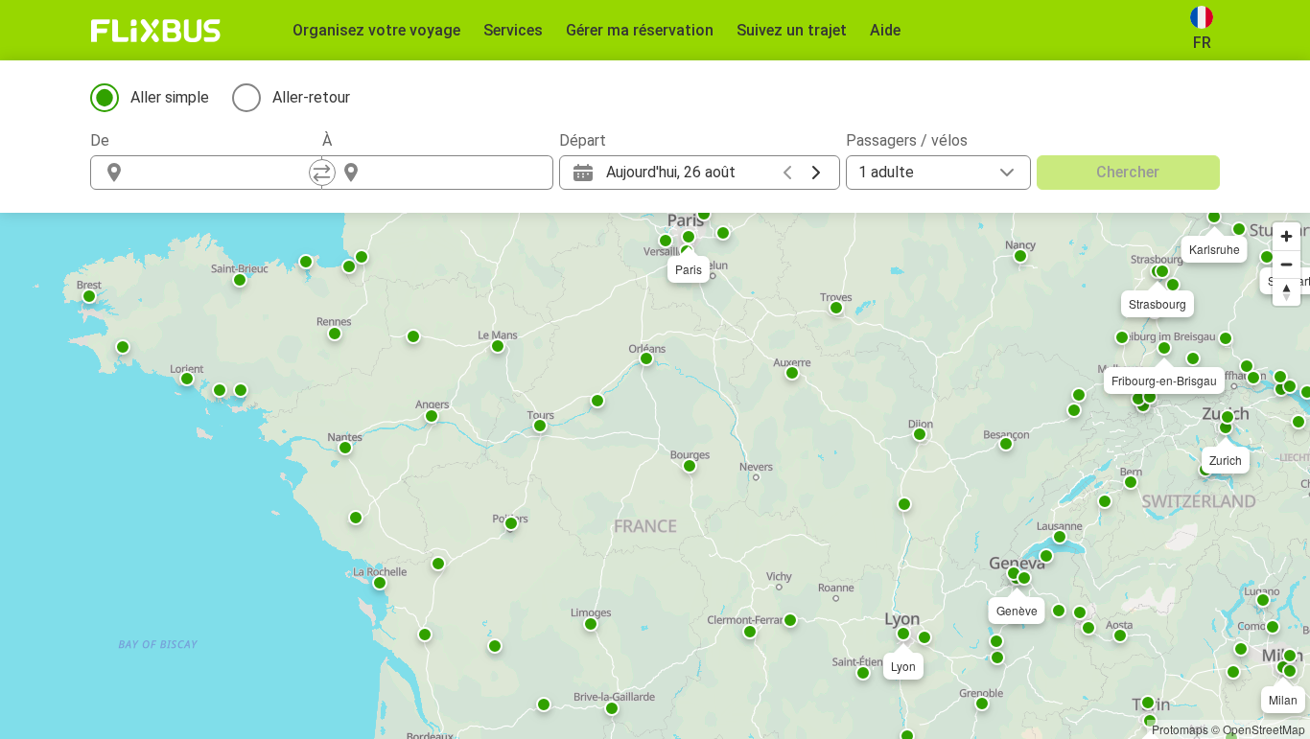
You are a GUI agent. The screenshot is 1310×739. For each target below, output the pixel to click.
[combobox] (223, 172)
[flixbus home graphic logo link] (155, 30)
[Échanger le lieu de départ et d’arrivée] (322, 172)
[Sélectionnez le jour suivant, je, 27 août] (816, 172)
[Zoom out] (1286, 264)
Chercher (1127, 172)
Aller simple (169, 97)
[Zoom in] (1286, 236)
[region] (655, 476)
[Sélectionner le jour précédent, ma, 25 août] (787, 172)
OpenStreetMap (1264, 729)
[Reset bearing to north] (1286, 292)
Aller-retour (311, 97)
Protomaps (1180, 729)
